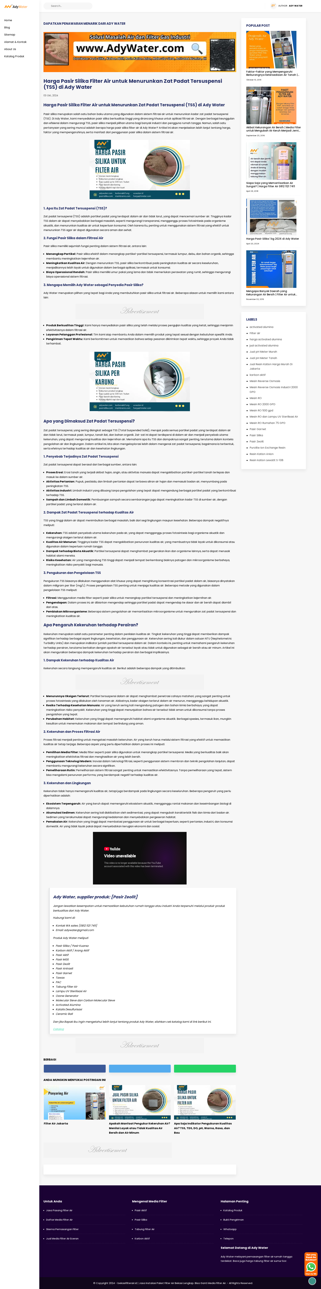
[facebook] (243, 6)
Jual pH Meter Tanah (263, 358)
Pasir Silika (256, 435)
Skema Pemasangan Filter (62, 1229)
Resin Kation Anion (262, 454)
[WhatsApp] (262, 6)
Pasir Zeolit (257, 441)
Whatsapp (230, 1229)
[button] (47, 6)
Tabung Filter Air (144, 1229)
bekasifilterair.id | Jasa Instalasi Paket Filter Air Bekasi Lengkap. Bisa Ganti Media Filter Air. (172, 1283)
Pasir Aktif (141, 1210)
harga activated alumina (266, 339)
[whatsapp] (205, 1069)
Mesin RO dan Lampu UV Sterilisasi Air (274, 417)
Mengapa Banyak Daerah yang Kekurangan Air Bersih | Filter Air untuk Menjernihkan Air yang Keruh (270, 293)
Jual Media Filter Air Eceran (62, 1238)
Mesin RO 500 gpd (261, 410)
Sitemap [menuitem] (9, 35)
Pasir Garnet (258, 429)
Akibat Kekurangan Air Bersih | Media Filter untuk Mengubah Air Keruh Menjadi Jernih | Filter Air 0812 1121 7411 (273, 129)
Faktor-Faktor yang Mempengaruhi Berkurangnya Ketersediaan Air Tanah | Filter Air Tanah (272, 73)
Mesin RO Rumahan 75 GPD (267, 423)
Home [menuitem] (8, 20)
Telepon (228, 1238)
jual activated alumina (264, 345)
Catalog (58, 1029)
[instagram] (255, 6)
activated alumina (261, 327)
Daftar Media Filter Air (59, 1219)
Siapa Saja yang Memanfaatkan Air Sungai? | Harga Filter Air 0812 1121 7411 (270, 184)
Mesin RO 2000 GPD (262, 404)
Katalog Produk (232, 1210)
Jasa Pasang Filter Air (59, 1210)
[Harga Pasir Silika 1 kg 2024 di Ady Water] (271, 216)
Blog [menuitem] (7, 27)
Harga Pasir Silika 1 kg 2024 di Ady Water (272, 238)
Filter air (255, 333)
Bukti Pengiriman (233, 1219)
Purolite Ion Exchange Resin (267, 448)
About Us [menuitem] (10, 49)
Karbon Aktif (142, 1238)
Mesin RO (256, 398)
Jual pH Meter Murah (263, 352)
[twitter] (249, 6)
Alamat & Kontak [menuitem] (15, 42)
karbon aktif (258, 375)
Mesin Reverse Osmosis (265, 381)
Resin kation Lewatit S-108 (266, 460)
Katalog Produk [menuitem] (14, 56)
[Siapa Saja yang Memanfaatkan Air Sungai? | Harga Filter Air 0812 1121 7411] (271, 161)
